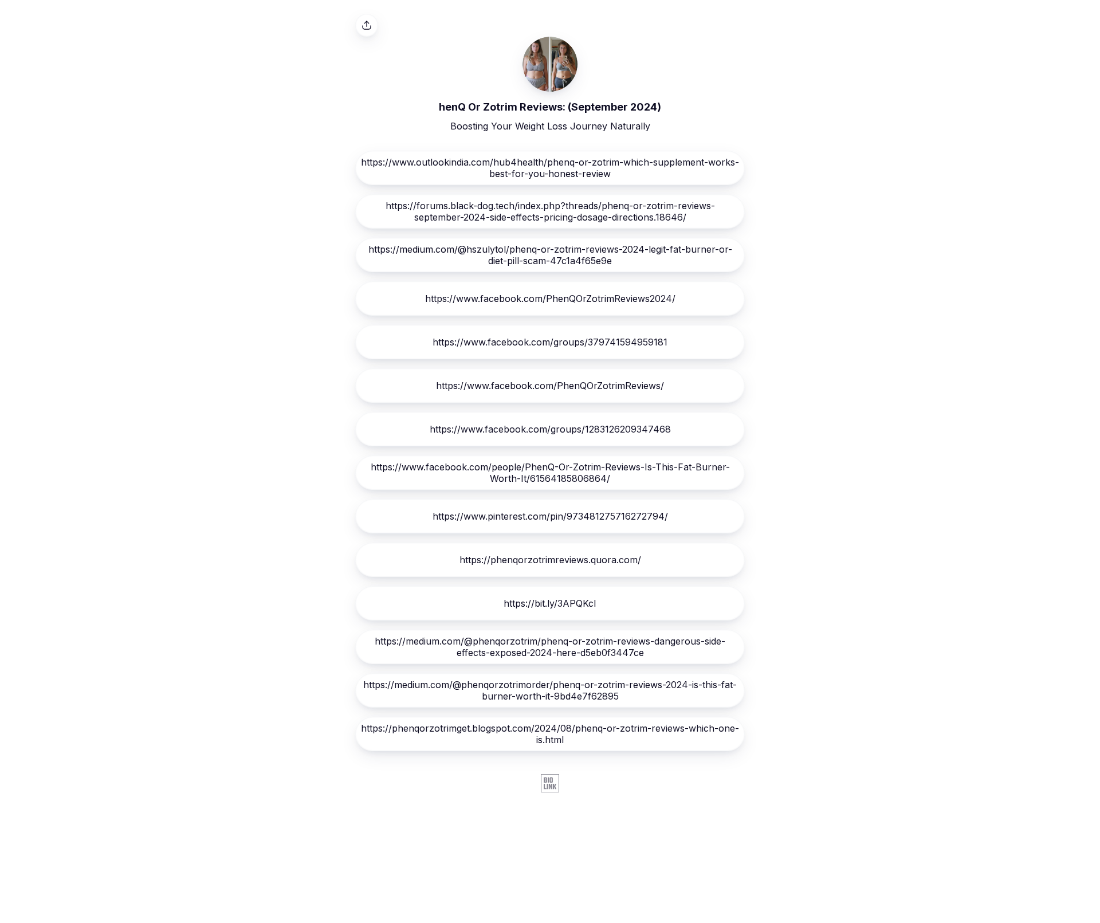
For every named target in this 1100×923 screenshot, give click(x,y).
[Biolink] (550, 784)
